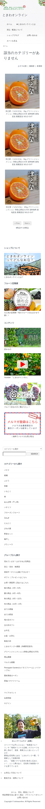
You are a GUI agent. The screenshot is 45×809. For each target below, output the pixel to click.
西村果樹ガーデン (11, 676)
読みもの (7, 349)
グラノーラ (8, 544)
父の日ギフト (9, 625)
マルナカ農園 (9, 662)
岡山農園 (7, 657)
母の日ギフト (9, 620)
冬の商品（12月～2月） (13, 604)
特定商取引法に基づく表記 (12, 795)
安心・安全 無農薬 (12, 567)
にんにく (7, 523)
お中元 (6, 630)
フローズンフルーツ (12, 513)
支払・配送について (14, 30)
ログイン (7, 703)
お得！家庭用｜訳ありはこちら (16, 583)
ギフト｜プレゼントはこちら (15, 577)
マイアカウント (10, 693)
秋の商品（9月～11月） (13, 599)
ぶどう (6, 481)
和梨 (6, 486)
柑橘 (6, 475)
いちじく (7, 491)
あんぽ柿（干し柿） (12, 502)
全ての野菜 (8, 614)
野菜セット (8, 534)
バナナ (6, 470)
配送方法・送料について (13, 778)
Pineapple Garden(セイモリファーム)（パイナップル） (22, 669)
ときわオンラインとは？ (13, 277)
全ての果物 (8, 609)
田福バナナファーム (12, 681)
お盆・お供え (9, 636)
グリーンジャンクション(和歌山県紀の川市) (21, 652)
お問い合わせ (32, 35)
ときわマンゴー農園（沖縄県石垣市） (19, 646)
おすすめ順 (22, 66)
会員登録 (7, 698)
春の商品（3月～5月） (13, 588)
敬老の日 (7, 641)
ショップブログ (13, 35)
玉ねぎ (6, 518)
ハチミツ (7, 507)
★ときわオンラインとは (26, 24)
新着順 (39, 66)
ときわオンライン (15, 15)
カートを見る (12, 41)
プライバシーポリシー (34, 795)
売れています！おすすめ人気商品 (17, 561)
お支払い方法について (13, 773)
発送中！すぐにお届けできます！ (17, 572)
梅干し (6, 539)
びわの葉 (7, 528)
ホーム (9, 24)
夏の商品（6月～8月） (13, 593)
